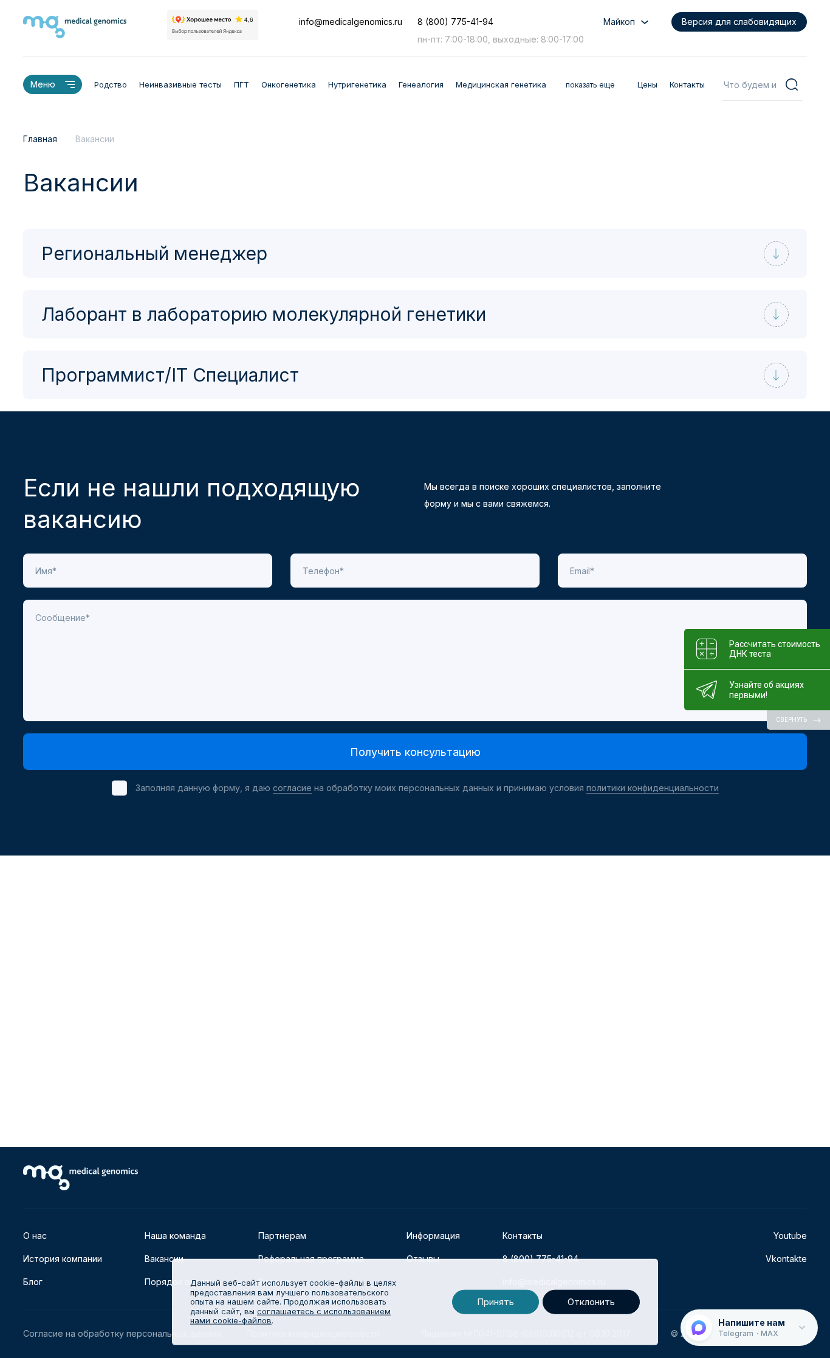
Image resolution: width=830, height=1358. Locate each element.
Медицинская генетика (501, 84)
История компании (62, 1258)
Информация (433, 1235)
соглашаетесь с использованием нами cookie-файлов (290, 1316)
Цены (647, 84)
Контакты (687, 84)
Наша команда (175, 1235)
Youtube (790, 1235)
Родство (110, 84)
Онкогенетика (288, 84)
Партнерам (282, 1235)
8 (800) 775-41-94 (455, 21)
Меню (42, 84)
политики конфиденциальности (652, 788)
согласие (292, 788)
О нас (35, 1235)
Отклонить (591, 1302)
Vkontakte (786, 1258)
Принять (495, 1302)
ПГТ (241, 84)
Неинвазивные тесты (180, 84)
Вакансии (164, 1258)
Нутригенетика (357, 84)
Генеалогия (421, 84)
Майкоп (619, 21)
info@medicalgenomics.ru (350, 21)
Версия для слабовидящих (739, 21)
